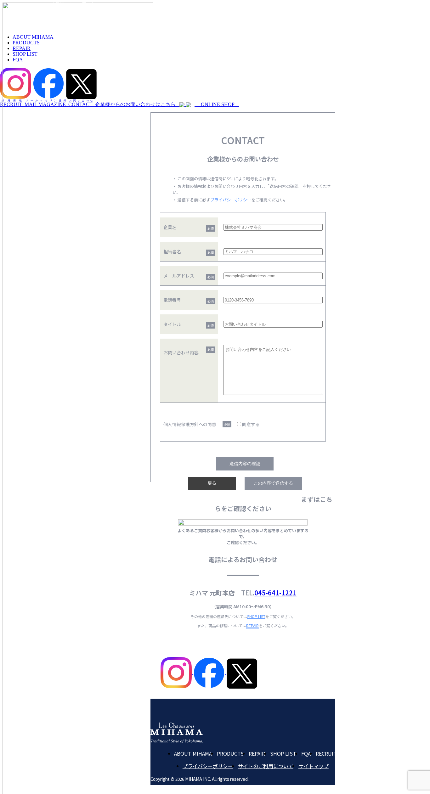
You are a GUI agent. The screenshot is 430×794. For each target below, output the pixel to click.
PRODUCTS (230, 753)
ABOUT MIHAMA (193, 753)
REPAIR (252, 625)
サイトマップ (313, 766)
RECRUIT (326, 753)
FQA (306, 753)
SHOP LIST (256, 616)
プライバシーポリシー (230, 200)
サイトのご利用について (265, 766)
